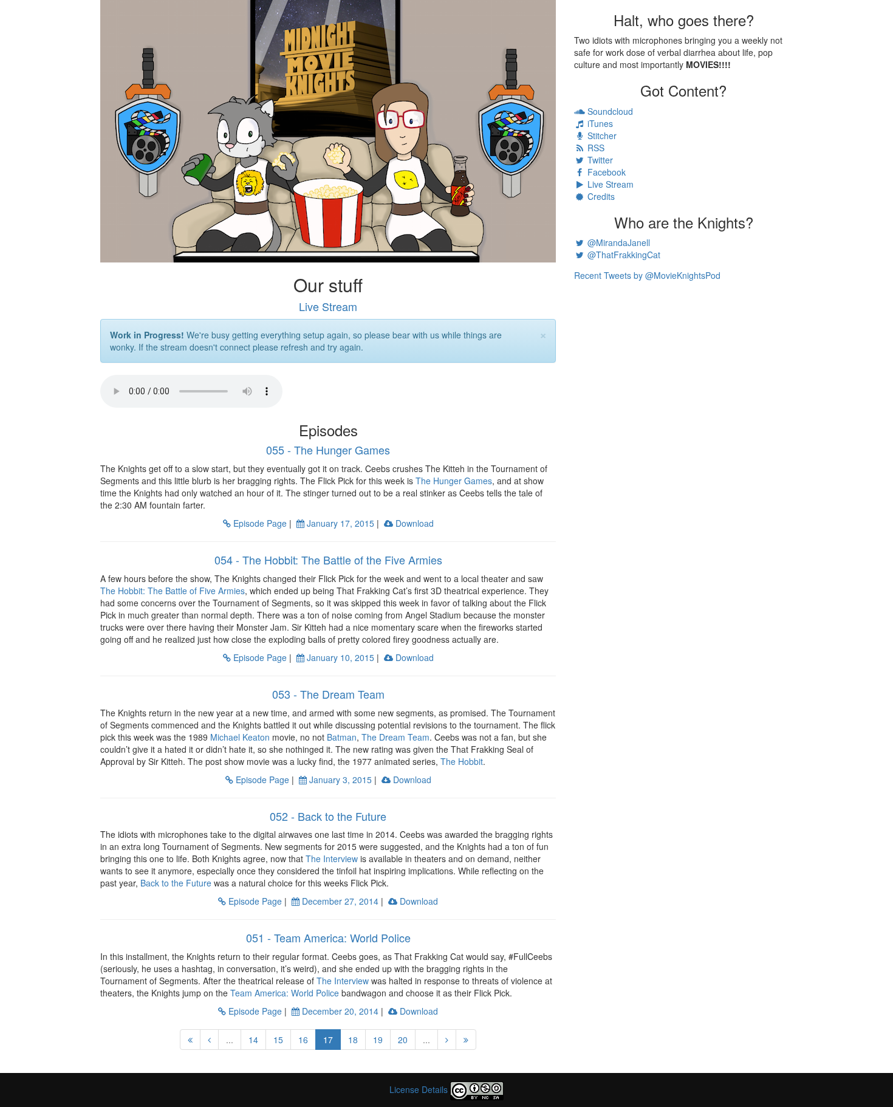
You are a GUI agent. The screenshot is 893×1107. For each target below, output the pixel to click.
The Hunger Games (454, 481)
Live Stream (328, 306)
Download (413, 523)
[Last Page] (466, 1039)
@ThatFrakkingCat (622, 254)
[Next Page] (446, 1039)
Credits (600, 196)
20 (403, 1039)
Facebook (605, 172)
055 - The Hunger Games (328, 450)
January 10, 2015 (339, 657)
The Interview (332, 858)
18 (353, 1039)
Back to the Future (175, 883)
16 (303, 1039)
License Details (418, 1089)
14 (253, 1039)
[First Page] (190, 1039)
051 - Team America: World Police (328, 937)
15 (278, 1039)
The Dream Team (395, 737)
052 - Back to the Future (328, 816)
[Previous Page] (209, 1039)
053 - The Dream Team (328, 694)
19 (378, 1039)
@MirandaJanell (617, 242)
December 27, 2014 (338, 901)
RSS (594, 148)
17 (332, 1039)
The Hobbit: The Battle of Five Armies (172, 590)
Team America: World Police (284, 993)
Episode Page (259, 523)
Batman (342, 737)
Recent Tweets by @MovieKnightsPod (647, 275)
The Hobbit (461, 761)
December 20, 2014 (338, 1011)
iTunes (599, 123)
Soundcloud (609, 111)
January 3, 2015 (339, 779)
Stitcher (601, 135)
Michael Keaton (240, 737)
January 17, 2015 (339, 523)
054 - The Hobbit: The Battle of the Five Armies (328, 559)
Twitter (599, 160)
